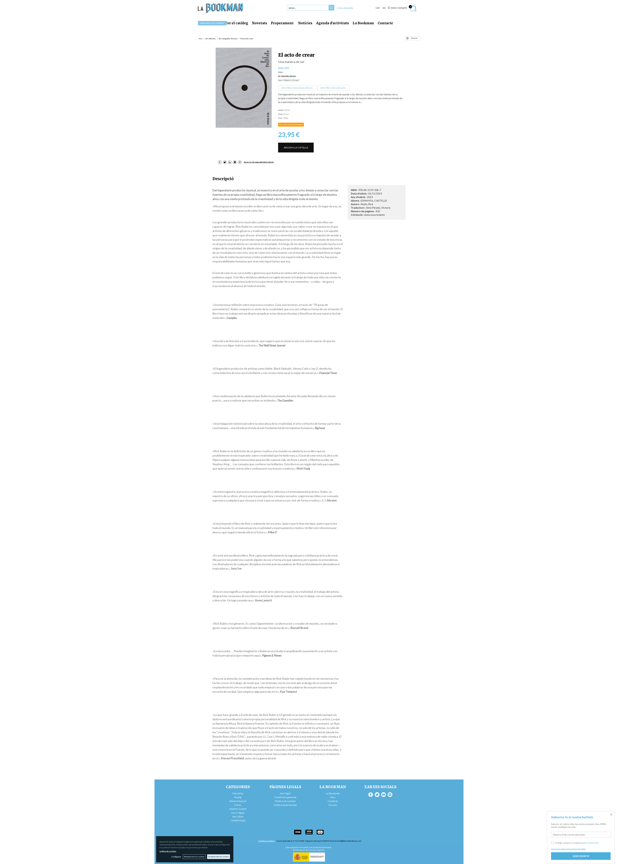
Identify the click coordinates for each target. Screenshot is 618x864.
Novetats (259, 23)
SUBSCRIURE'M (581, 856)
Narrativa (237, 793)
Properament (282, 23)
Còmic (237, 804)
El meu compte (397, 7)
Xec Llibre (237, 816)
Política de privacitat (285, 804)
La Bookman (363, 23)
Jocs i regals (237, 812)
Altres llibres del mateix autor (333, 88)
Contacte (385, 23)
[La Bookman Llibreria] (220, 8)
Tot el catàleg (236, 23)
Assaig (238, 797)
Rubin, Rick (283, 67)
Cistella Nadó (237, 820)
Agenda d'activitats (332, 23)
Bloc (332, 797)
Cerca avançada (345, 7)
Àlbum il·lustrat (237, 801)
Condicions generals (285, 797)
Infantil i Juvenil (237, 808)
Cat (378, 7)
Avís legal (285, 793)
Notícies (305, 23)
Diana (280, 72)
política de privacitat (590, 843)
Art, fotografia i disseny (287, 76)
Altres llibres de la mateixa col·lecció (297, 88)
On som (332, 804)
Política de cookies (285, 801)
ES (384, 7)
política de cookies (167, 851)
